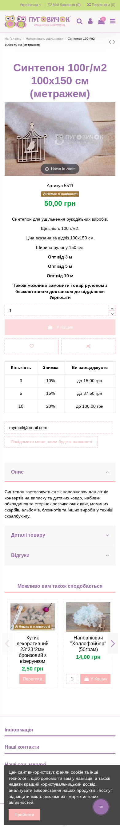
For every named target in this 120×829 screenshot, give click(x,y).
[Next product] (114, 41)
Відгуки (20, 555)
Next (112, 643)
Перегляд (32, 678)
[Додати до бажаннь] (32, 346)
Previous (7, 643)
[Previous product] (111, 41)
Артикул (55, 185)
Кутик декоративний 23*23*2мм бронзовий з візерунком (33, 649)
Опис (17, 472)
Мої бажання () (67, 5)
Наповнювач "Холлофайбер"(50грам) (88, 643)
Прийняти (24, 814)
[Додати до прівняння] (88, 346)
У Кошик (64, 327)
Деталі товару (28, 535)
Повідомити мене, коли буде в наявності (51, 441)
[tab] (60, 473)
